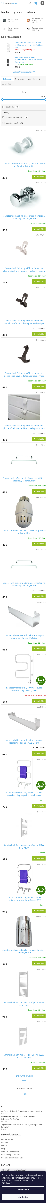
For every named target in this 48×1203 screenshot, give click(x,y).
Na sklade (12, 107)
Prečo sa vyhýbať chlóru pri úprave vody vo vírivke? (22, 1111)
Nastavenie (23, 1189)
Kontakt (4, 1145)
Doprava (4, 1142)
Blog (3, 1148)
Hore (25, 1094)
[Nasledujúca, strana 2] (24, 1082)
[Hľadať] (29, 3)
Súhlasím (23, 1197)
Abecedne (6, 84)
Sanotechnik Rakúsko (16, 117)
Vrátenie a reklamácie (10, 1152)
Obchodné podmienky (10, 1155)
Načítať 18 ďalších (24, 1076)
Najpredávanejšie (34, 79)
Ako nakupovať (7, 1139)
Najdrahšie (19, 79)
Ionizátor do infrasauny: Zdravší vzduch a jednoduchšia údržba (18, 1118)
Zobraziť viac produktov (22, 72)
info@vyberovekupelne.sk (15, 1170)
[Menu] (42, 3)
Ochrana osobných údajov (12, 1158)
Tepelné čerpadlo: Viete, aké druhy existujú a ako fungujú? (21, 1125)
